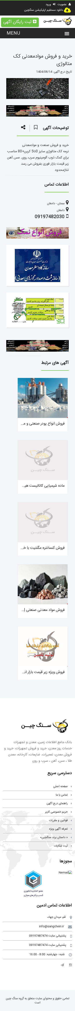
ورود (49, 4)
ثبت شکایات (61, 846)
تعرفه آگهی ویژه (58, 829)
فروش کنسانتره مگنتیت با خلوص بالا (38, 548)
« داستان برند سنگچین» (54, 837)
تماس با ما (62, 795)
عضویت (63, 4)
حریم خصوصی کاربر (56, 812)
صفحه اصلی (60, 786)
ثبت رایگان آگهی (17, 22)
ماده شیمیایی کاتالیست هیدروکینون (38, 486)
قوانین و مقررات (58, 820)
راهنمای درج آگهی (57, 803)
